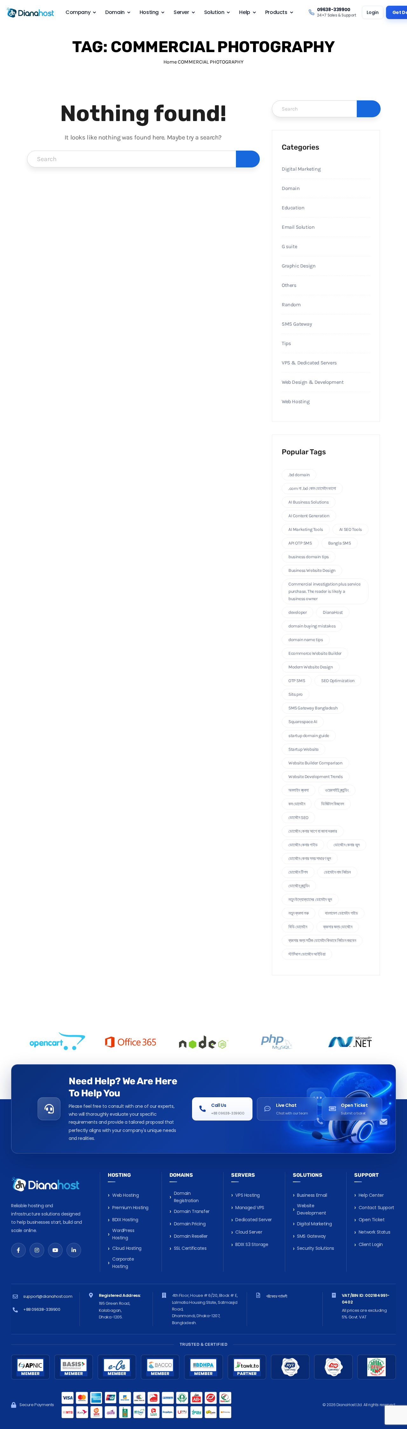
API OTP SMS (300, 543)
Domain (291, 188)
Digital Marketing (301, 169)
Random (291, 304)
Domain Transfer (192, 1211)
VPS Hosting (247, 1195)
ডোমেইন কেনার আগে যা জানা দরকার (312, 831)
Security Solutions (315, 1248)
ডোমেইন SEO (298, 817)
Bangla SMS (339, 543)
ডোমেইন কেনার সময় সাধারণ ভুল (309, 858)
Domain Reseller (191, 1236)
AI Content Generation (308, 515)
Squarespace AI (302, 721)
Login (373, 12)
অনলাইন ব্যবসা (298, 790)
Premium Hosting (130, 1207)
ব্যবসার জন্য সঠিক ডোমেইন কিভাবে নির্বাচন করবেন (322, 940)
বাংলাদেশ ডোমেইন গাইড (341, 913)
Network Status (374, 1232)
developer (297, 612)
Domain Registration (186, 1197)
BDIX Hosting (125, 1219)
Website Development (311, 1209)
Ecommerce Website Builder (314, 653)
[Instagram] (37, 1250)
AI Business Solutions (308, 502)
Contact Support (376, 1207)
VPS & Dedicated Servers (309, 363)
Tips (286, 343)
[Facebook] (18, 1250)
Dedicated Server (253, 1219)
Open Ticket (372, 1219)
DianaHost (332, 612)
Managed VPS (249, 1207)
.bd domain (299, 474)
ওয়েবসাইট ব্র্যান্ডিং (337, 790)
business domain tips (308, 556)
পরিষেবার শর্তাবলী (276, 1296)
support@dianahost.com (47, 1296)
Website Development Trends (315, 776)
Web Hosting (296, 401)
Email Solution (298, 227)
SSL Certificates (190, 1248)
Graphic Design (298, 266)
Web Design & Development (312, 382)
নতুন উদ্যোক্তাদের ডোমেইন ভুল (310, 899)
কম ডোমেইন (296, 804)
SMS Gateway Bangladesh (312, 708)
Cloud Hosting (126, 1248)
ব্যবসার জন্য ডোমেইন (337, 927)
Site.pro (295, 694)
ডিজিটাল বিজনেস (332, 804)
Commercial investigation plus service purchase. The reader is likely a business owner (324, 591)
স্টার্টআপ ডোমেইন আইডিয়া (306, 954)
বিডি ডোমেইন (297, 927)
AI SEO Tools (350, 529)
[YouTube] (55, 1250)
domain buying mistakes (311, 626)
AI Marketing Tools (305, 529)
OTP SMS (296, 680)
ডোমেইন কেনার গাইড (302, 845)
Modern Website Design (310, 667)
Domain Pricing (189, 1224)
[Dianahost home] (30, 12)
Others (289, 285)
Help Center (371, 1195)
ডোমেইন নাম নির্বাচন (337, 872)
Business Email (312, 1195)
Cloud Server (248, 1232)
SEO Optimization (338, 680)
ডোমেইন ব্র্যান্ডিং (298, 886)
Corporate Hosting (123, 1263)
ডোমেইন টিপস (298, 872)
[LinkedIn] (73, 1250)
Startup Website (303, 749)
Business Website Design (311, 570)
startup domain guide (308, 735)
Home (169, 62)
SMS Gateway (297, 324)
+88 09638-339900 (41, 1309)
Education (293, 208)
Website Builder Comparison (315, 763)
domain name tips (305, 639)
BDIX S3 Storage (251, 1244)
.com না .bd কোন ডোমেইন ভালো (312, 488)
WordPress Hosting (123, 1234)
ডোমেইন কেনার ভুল (347, 845)
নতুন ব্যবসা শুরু (298, 913)
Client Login (371, 1244)
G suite (289, 246)
